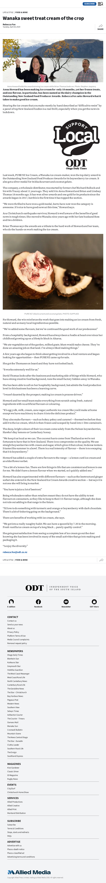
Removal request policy (17, 643)
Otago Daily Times (15, 655)
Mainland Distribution (16, 813)
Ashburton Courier (14, 714)
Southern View (13, 707)
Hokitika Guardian (15, 670)
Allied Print (11, 809)
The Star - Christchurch (17, 692)
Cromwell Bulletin (14, 729)
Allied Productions (14, 801)
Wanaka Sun (12, 726)
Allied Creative (13, 805)
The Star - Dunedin (15, 741)
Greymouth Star (14, 666)
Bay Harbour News (15, 696)
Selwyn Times (13, 711)
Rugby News (12, 779)
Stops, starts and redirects (18, 832)
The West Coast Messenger (18, 673)
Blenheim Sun (13, 658)
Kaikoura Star (13, 662)
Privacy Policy (13, 632)
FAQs (9, 836)
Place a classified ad (15, 853)
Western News (13, 703)
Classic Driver (13, 771)
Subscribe (89, 3)
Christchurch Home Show (18, 792)
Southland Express (15, 756)
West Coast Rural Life (16, 677)
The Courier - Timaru (16, 718)
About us (11, 628)
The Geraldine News (15, 688)
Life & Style (8, 12)
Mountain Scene (14, 733)
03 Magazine (12, 775)
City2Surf (11, 788)
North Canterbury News (17, 681)
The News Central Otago (17, 737)
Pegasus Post (12, 699)
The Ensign (12, 752)
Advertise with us (14, 845)
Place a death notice (15, 849)
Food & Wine (21, 12)
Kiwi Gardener (13, 767)
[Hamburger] (100, 4)
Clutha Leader (13, 744)
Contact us (11, 620)
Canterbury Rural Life (16, 685)
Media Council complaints (18, 639)
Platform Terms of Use (16, 635)
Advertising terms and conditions (21, 856)
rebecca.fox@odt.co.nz (15, 552)
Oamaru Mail (12, 722)
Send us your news (15, 624)
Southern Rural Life (15, 748)
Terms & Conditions (15, 828)
